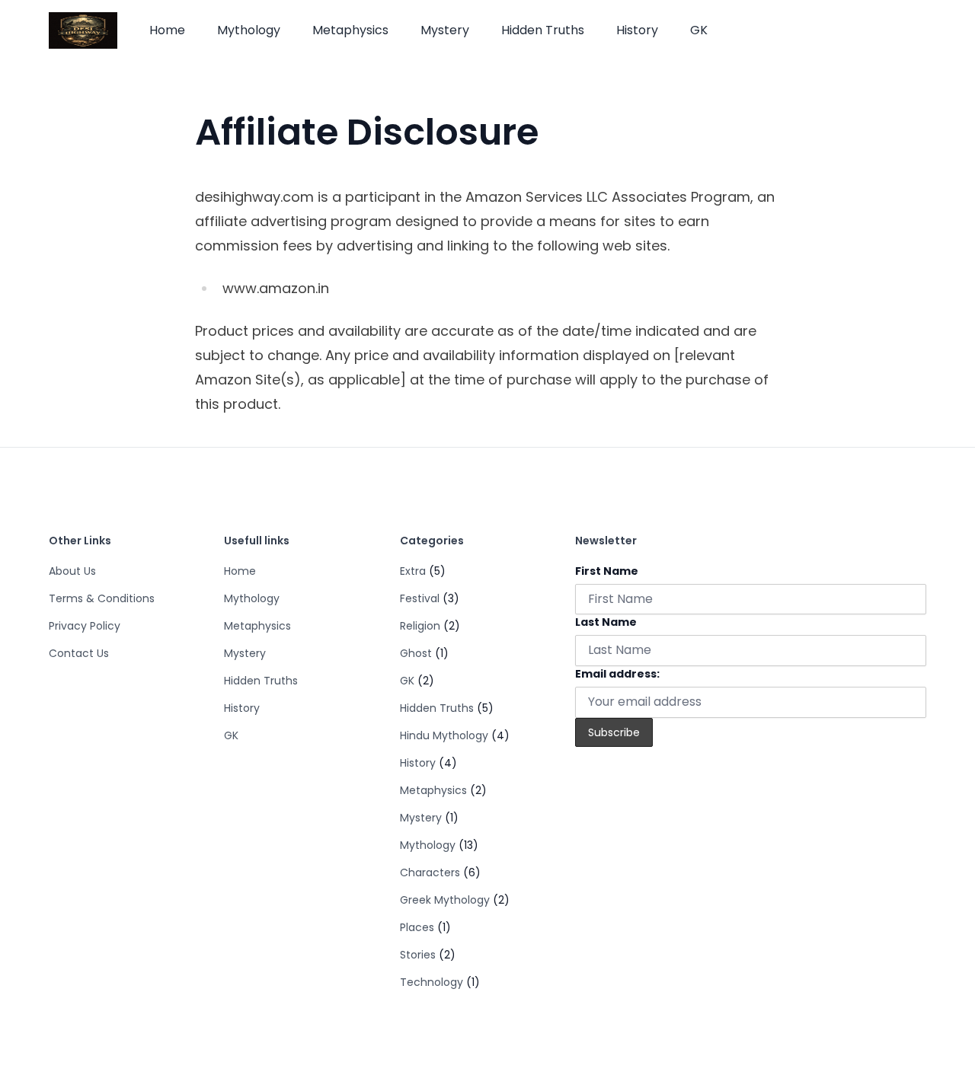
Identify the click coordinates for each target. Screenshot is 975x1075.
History (637, 30)
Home (167, 30)
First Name (606, 571)
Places (417, 927)
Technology (431, 982)
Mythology (248, 30)
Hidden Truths (542, 30)
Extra (413, 571)
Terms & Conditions (102, 598)
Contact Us (79, 653)
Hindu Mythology (444, 735)
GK (699, 30)
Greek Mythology (445, 900)
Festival (420, 598)
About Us (72, 571)
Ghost (416, 653)
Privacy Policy (84, 625)
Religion (420, 625)
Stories (418, 954)
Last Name (606, 622)
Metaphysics (350, 30)
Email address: (617, 673)
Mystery (444, 30)
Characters (430, 872)
